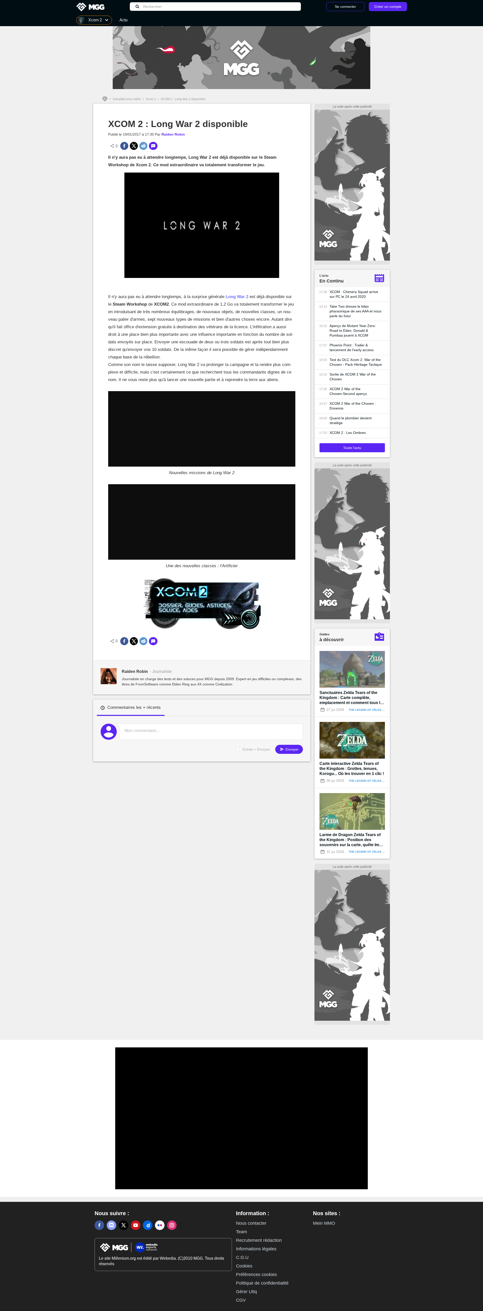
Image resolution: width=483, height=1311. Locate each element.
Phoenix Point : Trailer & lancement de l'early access (352, 347)
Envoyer (292, 749)
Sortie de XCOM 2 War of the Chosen (353, 376)
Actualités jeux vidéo (127, 99)
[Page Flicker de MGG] (160, 1225)
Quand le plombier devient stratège (351, 420)
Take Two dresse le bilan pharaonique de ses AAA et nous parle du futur (355, 311)
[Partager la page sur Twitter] (134, 146)
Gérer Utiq (246, 1291)
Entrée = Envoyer (256, 749)
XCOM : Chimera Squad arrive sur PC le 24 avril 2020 (354, 294)
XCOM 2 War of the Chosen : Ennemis (353, 405)
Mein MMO (324, 1223)
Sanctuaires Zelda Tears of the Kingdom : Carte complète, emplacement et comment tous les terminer (352, 697)
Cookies (244, 1265)
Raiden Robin (173, 134)
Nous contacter (251, 1223)
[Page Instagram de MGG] (172, 1225)
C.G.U (242, 1257)
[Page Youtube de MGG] (135, 1225)
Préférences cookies (256, 1274)
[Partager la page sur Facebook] (124, 146)
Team (241, 1231)
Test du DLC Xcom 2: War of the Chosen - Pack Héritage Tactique (356, 362)
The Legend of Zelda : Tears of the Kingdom (384, 709)
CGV (241, 1300)
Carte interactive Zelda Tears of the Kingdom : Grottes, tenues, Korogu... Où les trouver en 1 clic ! (351, 768)
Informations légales (256, 1248)
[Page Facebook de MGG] (99, 1225)
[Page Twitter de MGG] (123, 1225)
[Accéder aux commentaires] (153, 146)
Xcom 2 (151, 99)
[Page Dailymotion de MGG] (147, 1225)
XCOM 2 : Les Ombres (348, 433)
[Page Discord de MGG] (111, 1225)
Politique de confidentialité (262, 1283)
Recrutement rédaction (259, 1240)
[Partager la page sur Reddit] (143, 146)
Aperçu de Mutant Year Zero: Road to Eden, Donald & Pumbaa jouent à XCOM (353, 330)
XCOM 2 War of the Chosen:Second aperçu (348, 391)
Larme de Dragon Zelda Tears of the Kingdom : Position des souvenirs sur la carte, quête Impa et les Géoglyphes (351, 840)
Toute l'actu (352, 448)
